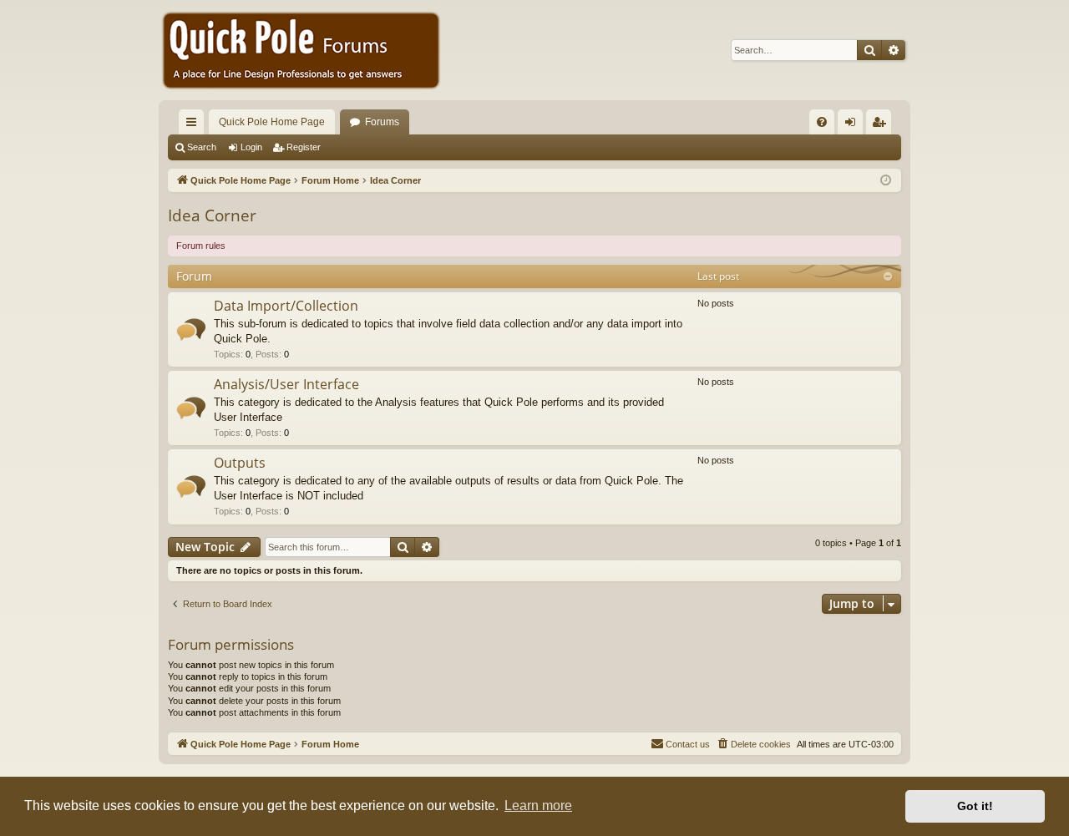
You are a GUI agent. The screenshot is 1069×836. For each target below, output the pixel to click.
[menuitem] (821, 121)
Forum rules (200, 246)
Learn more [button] (538, 805)
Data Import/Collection (286, 305)
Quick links (194, 125)
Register (303, 147)
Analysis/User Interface (286, 384)
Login (251, 147)
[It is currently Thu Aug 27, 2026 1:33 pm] (885, 180)
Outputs (240, 462)
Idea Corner (212, 215)
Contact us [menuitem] (688, 744)
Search (201, 147)
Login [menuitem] (853, 125)
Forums (382, 122)
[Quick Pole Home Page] (301, 50)
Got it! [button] (975, 806)
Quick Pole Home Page (272, 122)
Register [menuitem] (882, 125)
